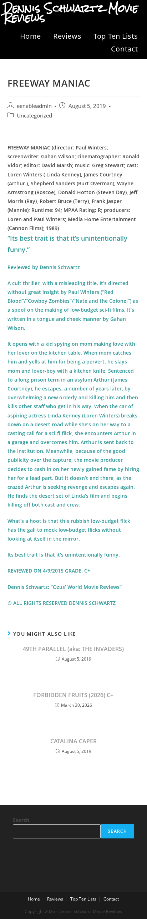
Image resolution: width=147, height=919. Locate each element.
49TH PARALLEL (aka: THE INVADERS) (73, 649)
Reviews (67, 36)
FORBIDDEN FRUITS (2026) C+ (73, 695)
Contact (124, 49)
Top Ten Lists (115, 36)
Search (21, 819)
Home (30, 36)
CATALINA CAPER (73, 741)
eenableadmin (34, 106)
